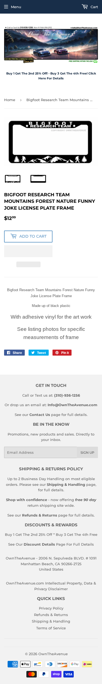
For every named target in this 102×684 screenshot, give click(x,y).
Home (9, 100)
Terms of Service (51, 628)
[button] (28, 251)
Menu (16, 7)
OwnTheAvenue (53, 654)
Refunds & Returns (51, 615)
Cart (93, 7)
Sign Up (87, 452)
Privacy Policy (51, 608)
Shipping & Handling (51, 621)
